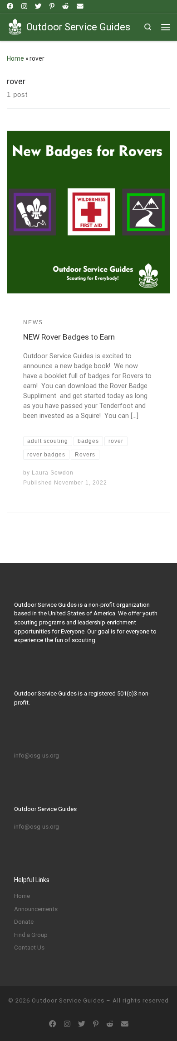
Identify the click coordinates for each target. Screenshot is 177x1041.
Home (15, 58)
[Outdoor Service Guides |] (15, 26)
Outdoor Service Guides (68, 1000)
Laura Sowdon (53, 473)
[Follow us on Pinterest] (51, 6)
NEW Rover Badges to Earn (69, 336)
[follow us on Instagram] (24, 6)
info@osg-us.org (36, 755)
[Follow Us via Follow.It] (80, 6)
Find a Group (31, 934)
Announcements (36, 909)
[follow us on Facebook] (10, 6)
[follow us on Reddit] (65, 6)
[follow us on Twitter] (38, 6)
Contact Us (29, 947)
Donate (24, 921)
